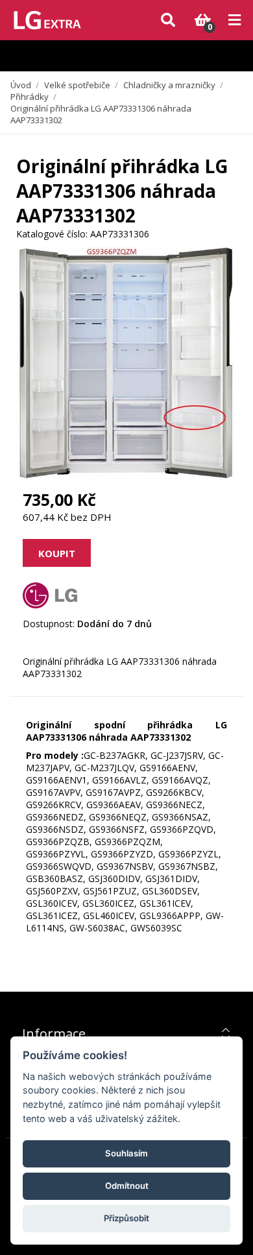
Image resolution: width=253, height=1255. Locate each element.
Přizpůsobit (126, 1218)
